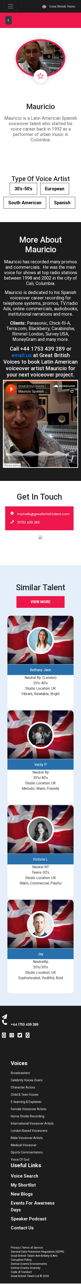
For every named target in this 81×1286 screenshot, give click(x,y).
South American (24, 202)
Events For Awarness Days (33, 1206)
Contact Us (22, 1228)
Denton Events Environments (29, 1263)
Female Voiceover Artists (28, 1109)
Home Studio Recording (27, 1116)
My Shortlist (23, 1185)
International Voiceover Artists (32, 1123)
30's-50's (23, 188)
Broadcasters (20, 1073)
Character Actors (23, 1087)
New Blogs (22, 1194)
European (54, 188)
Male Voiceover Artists (27, 1138)
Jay (40, 954)
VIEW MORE (40, 602)
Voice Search (24, 1176)
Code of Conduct (21, 1272)
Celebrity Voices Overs (27, 1080)
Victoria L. (40, 859)
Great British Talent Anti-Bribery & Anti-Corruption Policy (34, 1257)
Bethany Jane (40, 670)
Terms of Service (32, 1247)
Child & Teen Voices (24, 1094)
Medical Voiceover (24, 1145)
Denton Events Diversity (25, 1268)
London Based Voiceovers (29, 1130)
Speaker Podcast (28, 1219)
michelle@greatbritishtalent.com (43, 514)
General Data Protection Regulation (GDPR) (37, 1251)
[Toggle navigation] (10, 6)
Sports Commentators (27, 1152)
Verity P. (40, 764)
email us (21, 355)
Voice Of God (20, 1159)
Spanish (62, 202)
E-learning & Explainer (26, 1102)
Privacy (15, 1247)
